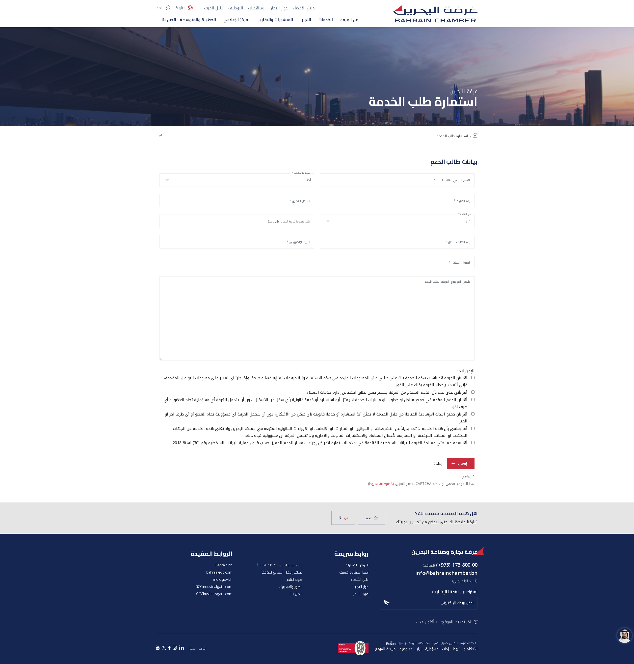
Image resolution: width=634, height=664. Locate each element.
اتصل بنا (168, 20)
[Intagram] (175, 648)
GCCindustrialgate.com (213, 587)
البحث (160, 7)
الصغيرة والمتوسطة (198, 20)
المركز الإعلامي (237, 20)
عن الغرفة (349, 20)
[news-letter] (387, 602)
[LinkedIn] (181, 648)
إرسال (462, 463)
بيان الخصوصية (410, 649)
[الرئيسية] (475, 136)
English (180, 7)
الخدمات (325, 20)
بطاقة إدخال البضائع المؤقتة (282, 572)
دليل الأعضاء (304, 8)
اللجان (305, 20)
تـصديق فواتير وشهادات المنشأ (279, 565)
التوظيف (235, 8)
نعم (368, 518)
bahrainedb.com (219, 572)
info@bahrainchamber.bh (446, 573)
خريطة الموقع (385, 649)
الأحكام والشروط (465, 649)
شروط (373, 483)
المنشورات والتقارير (275, 20)
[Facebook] (169, 648)
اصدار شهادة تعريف (354, 572)
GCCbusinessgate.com (214, 594)
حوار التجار (279, 8)
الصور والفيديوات (290, 587)
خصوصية (386, 483)
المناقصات (257, 8)
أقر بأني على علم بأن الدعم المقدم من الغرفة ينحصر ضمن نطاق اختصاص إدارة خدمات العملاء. (386, 392)
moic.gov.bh (222, 580)
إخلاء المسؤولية (437, 649)
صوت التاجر (294, 580)
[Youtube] (157, 648)
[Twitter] (164, 648)
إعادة (438, 463)
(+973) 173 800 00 (456, 565)
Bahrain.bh (223, 565)
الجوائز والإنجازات (357, 565)
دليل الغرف (213, 8)
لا (340, 518)
